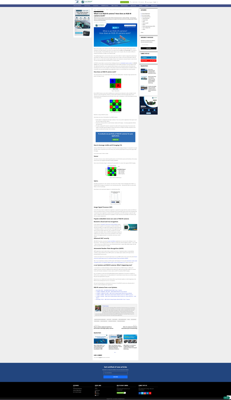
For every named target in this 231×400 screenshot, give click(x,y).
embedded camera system (126, 63)
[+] (141, 13)
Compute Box (95, 5)
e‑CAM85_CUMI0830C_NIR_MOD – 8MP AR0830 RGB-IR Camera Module (111, 291)
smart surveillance (112, 241)
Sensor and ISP (145, 23)
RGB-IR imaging (133, 319)
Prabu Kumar (97, 22)
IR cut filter (109, 319)
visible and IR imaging (121, 321)
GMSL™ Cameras (114, 5)
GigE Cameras (133, 5)
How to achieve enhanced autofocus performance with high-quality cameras (103, 327)
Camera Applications (146, 13)
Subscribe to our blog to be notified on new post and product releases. (115, 369)
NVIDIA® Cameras (104, 5)
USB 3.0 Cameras (124, 5)
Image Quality (145, 19)
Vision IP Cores (87, 5)
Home (96, 388)
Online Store (154, 5)
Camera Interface (146, 18)
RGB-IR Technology (104, 321)
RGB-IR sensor (96, 321)
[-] (141, 16)
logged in (100, 357)
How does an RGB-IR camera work (99, 319)
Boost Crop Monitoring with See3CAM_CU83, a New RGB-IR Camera (152, 71)
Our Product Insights (146, 15)
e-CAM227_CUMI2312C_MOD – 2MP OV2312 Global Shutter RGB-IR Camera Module (114, 293)
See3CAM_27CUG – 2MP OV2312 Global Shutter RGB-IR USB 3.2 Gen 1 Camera (113, 299)
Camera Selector (78, 5)
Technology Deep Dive (100, 11)
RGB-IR (95, 11)
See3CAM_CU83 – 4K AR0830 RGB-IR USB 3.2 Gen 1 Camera (109, 290)
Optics (144, 21)
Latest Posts (97, 390)
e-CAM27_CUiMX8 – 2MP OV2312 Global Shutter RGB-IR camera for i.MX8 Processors (114, 294)
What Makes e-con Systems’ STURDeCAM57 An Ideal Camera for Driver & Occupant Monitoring (130, 347)
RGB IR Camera (114, 319)
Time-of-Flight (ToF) (146, 27)
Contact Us (115, 139)
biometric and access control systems (109, 224)
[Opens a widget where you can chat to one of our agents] (226, 397)
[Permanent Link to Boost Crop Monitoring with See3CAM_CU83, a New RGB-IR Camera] (144, 72)
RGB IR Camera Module (122, 319)
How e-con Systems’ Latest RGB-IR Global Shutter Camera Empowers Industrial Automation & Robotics (115, 347)
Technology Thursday (112, 321)
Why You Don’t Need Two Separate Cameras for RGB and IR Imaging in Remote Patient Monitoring (152, 80)
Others (144, 29)
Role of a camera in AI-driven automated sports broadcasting (129, 327)
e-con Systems (115, 398)
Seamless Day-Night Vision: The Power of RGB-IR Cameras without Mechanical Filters (152, 89)
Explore (146, 5)
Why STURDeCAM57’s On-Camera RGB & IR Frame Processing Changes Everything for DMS (99, 347)
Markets (140, 5)
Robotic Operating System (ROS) (149, 26)
